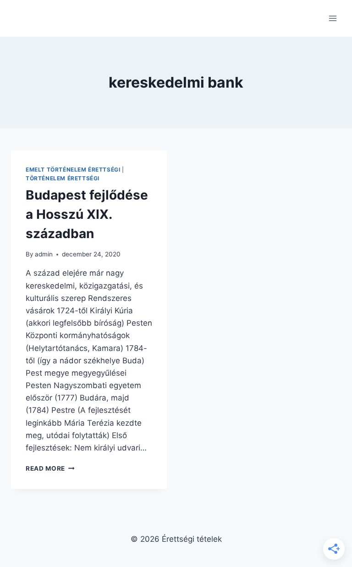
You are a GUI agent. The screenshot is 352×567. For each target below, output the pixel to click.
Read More (50, 468)
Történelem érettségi (62, 178)
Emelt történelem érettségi (73, 169)
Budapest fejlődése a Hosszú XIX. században (87, 214)
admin (44, 254)
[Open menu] (332, 18)
